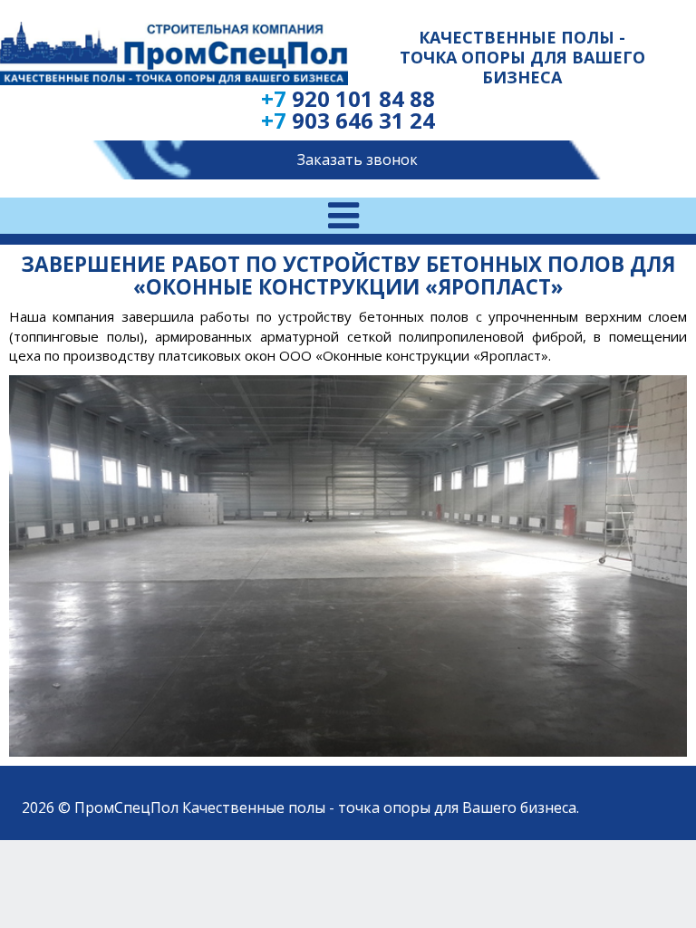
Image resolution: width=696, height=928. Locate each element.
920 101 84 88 (348, 99)
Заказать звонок (357, 159)
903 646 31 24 (348, 120)
